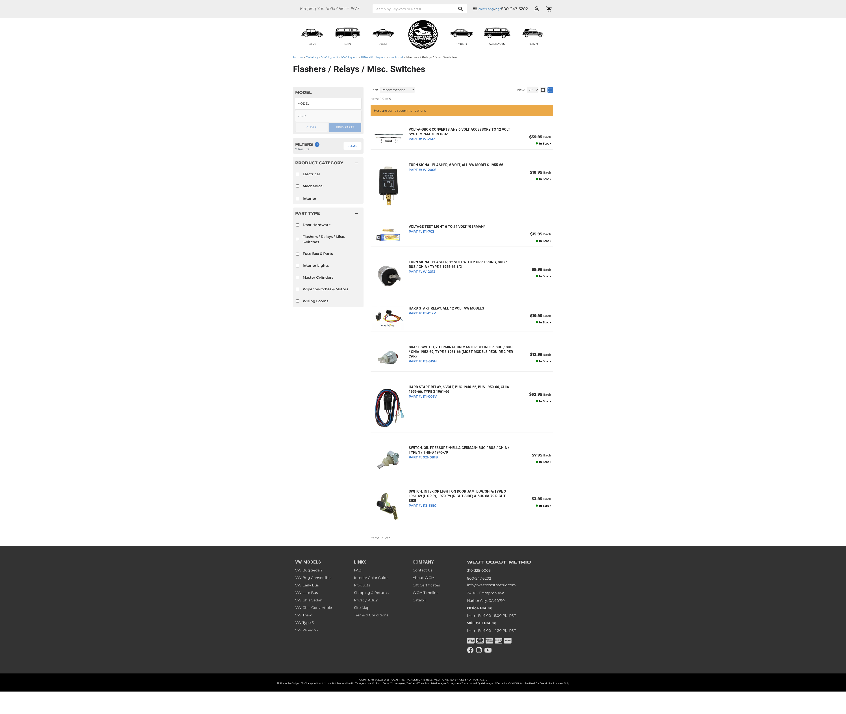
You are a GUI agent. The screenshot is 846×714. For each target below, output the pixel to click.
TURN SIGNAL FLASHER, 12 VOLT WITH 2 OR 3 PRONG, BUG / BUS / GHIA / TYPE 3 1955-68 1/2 (458, 264)
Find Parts (345, 127)
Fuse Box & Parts (318, 254)
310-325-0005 (479, 570)
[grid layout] (543, 90)
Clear (352, 146)
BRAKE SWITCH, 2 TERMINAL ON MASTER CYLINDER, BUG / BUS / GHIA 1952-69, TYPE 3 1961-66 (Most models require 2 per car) (461, 351)
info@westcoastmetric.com (491, 585)
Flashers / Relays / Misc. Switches (323, 239)
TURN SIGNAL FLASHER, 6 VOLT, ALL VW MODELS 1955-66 (456, 165)
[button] (420, 8)
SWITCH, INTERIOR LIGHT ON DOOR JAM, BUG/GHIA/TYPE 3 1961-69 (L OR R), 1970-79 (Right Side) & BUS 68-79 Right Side (457, 496)
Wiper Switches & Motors (325, 289)
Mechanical (313, 186)
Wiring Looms (315, 301)
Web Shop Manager (472, 679)
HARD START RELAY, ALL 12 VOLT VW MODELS (446, 308)
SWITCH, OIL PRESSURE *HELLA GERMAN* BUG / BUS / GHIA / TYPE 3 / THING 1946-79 (459, 450)
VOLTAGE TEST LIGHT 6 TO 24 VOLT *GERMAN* (447, 226)
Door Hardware (317, 225)
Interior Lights (316, 265)
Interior (309, 199)
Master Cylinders (318, 277)
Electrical (311, 174)
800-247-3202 (479, 578)
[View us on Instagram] (479, 650)
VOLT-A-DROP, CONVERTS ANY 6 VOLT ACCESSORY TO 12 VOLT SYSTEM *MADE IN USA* (459, 131)
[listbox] (328, 103)
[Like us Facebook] (470, 650)
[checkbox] (297, 225)
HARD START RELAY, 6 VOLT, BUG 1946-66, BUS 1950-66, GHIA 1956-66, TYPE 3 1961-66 (459, 389)
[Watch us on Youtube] (488, 650)
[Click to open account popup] (536, 8)
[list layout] (550, 90)
